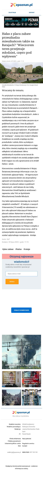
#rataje (27, 249)
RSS (19, 446)
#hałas (18, 249)
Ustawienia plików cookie (13, 443)
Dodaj (12, 282)
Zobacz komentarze (21, 310)
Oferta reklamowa (15, 438)
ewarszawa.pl (25, 466)
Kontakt (32, 12)
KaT (8, 239)
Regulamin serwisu (28, 443)
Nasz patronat (26, 438)
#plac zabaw (7, 249)
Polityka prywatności (14, 441)
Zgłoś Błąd (12, 12)
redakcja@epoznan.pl (14, 452)
